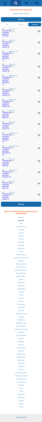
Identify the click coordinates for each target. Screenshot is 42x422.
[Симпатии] (26, 3)
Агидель (21, 217)
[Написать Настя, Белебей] (39, 124)
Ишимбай (21, 307)
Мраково (21, 351)
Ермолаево (21, 289)
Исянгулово (21, 304)
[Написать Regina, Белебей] (39, 102)
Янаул (21, 407)
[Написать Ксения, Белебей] (39, 90)
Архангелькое (21, 226)
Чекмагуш (21, 397)
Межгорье (21, 341)
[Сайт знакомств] (5, 3)
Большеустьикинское (21, 257)
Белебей (21, 242)
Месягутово (21, 348)
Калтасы (21, 310)
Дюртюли (21, 282)
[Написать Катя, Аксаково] (39, 31)
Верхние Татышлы (21, 270)
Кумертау (21, 332)
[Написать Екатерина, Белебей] (39, 148)
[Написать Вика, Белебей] (39, 113)
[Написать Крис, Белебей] (39, 183)
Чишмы (21, 400)
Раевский (21, 363)
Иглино (21, 298)
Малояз (21, 338)
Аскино (21, 233)
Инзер (21, 301)
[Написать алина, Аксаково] (39, 42)
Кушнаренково (21, 335)
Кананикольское (21, 313)
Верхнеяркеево (21, 264)
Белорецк (21, 245)
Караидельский (21, 323)
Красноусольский (21, 329)
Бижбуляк (21, 248)
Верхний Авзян (21, 273)
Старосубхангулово (21, 376)
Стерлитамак (21, 382)
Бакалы (21, 239)
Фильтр (21, 19)
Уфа (21, 388)
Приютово (21, 360)
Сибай (21, 369)
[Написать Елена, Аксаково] (39, 66)
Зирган (21, 295)
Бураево (21, 261)
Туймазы (21, 385)
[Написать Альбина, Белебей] (39, 135)
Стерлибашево (21, 379)
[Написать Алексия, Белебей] (39, 172)
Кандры (21, 317)
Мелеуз (21, 344)
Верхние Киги (21, 267)
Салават (21, 366)
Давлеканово (21, 276)
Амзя (21, 223)
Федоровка (21, 394)
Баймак (21, 236)
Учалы (21, 391)
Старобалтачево (21, 372)
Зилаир (21, 292)
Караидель (21, 320)
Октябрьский (21, 357)
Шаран (21, 404)
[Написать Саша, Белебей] (39, 194)
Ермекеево (21, 285)
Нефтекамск (21, 354)
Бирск (21, 251)
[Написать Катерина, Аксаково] (39, 53)
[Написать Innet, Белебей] (39, 161)
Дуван (21, 279)
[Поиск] (16, 3)
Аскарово (21, 230)
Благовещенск (21, 254)
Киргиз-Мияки (21, 326)
